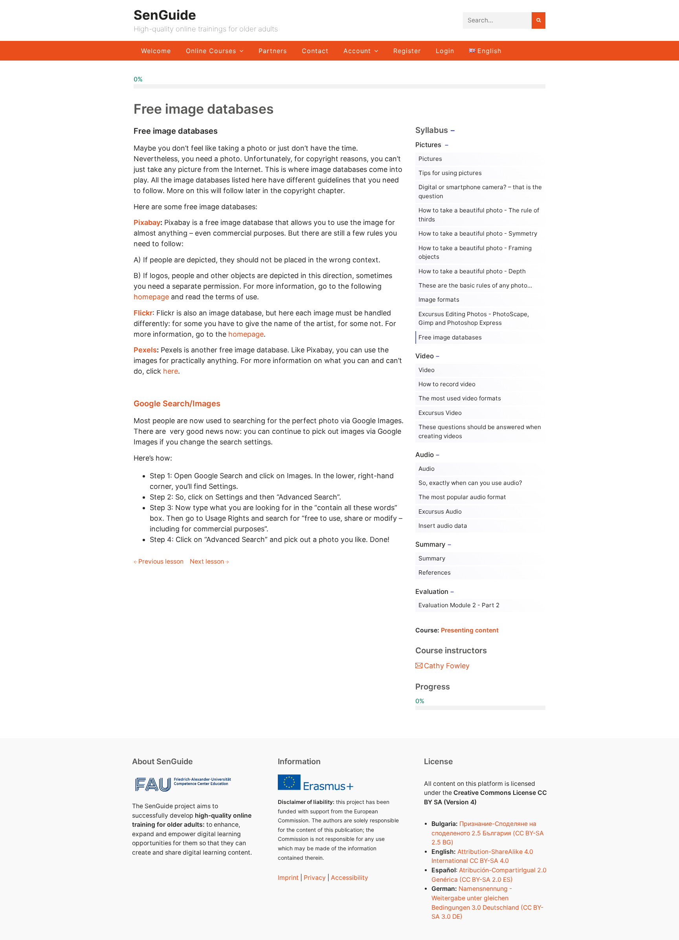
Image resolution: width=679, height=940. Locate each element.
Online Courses (211, 51)
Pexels (145, 350)
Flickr (143, 313)
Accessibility (349, 877)
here (170, 371)
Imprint (288, 877)
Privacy (315, 877)
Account (357, 51)
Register (407, 51)
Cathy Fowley (447, 666)
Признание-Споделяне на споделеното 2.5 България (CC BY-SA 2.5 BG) (487, 833)
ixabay (149, 222)
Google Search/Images (177, 403)
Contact (315, 51)
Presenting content (470, 630)
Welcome (156, 51)
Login (445, 51)
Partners (273, 51)
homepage (151, 297)
